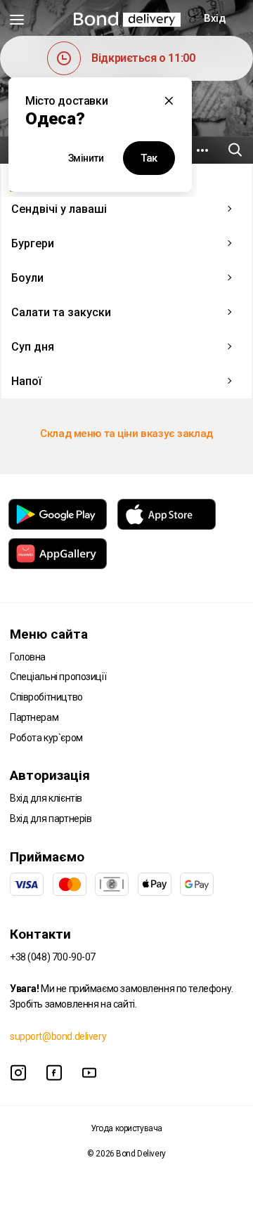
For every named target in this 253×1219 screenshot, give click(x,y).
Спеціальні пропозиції (58, 676)
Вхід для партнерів (50, 818)
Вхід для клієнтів (46, 798)
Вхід (214, 18)
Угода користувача (126, 1128)
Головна (28, 657)
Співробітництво (46, 697)
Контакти (40, 934)
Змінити (86, 158)
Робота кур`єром (46, 737)
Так (149, 158)
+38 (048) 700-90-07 (53, 957)
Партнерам (34, 717)
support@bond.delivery (58, 1036)
